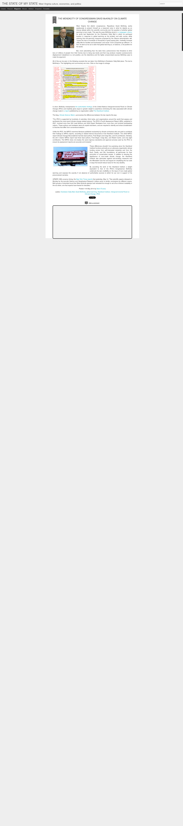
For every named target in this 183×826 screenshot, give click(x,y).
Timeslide (46, 9)
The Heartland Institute (101, 111)
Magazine (17, 9)
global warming (92, 192)
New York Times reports (84, 179)
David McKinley (81, 192)
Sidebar (31, 9)
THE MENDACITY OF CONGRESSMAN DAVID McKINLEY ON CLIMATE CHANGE (92, 20)
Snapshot (38, 9)
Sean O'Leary (101, 189)
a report (66, 111)
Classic (3, 9)
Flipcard (10, 9)
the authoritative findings (83, 107)
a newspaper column (125, 32)
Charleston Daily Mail (68, 192)
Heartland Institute (104, 192)
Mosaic (24, 9)
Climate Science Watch (67, 115)
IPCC (98, 194)
